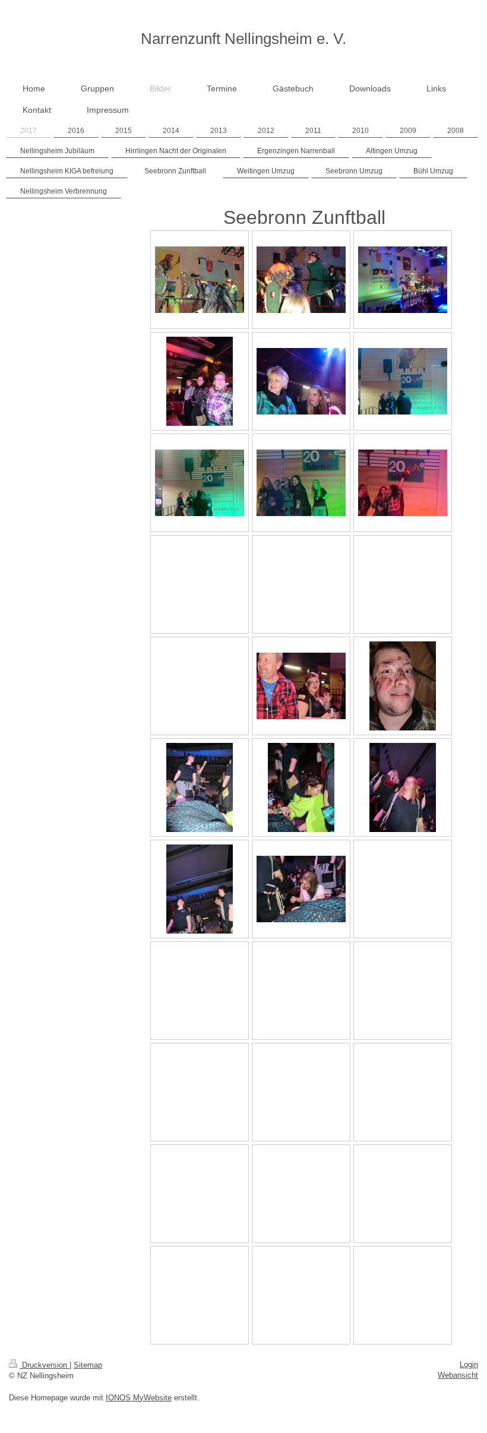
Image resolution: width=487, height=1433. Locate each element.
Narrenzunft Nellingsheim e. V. (243, 39)
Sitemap (88, 1365)
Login (469, 1364)
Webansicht (458, 1375)
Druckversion (44, 1365)
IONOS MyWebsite (139, 1397)
